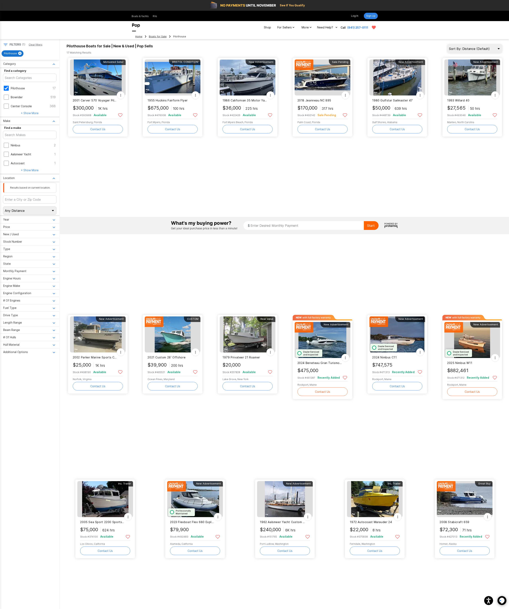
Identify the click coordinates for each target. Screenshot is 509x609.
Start (371, 226)
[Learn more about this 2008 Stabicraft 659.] (464, 499)
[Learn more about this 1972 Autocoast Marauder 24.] (375, 499)
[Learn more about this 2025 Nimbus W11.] (472, 340)
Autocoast (18, 163)
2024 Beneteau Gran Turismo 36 (320, 363)
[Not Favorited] (120, 114)
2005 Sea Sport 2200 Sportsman (102, 522)
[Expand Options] (121, 95)
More (305, 27)
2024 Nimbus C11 (384, 357)
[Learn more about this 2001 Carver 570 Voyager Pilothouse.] (98, 77)
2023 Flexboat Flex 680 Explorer (192, 522)
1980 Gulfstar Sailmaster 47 (392, 100)
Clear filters (35, 44)
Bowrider (17, 97)
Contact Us (97, 129)
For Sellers (284, 27)
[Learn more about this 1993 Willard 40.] (472, 77)
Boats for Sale (158, 36)
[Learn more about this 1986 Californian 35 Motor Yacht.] (247, 77)
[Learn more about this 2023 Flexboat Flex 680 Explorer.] (195, 499)
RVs (155, 16)
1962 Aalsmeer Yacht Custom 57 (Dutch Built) (282, 522)
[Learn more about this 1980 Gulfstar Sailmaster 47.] (397, 77)
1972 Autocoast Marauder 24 (371, 522)
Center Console (21, 106)
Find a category (15, 70)
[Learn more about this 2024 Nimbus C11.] (397, 334)
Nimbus (15, 145)
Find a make (12, 127)
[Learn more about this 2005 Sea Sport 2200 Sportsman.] (105, 499)
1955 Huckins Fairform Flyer (168, 100)
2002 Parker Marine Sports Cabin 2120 (95, 357)
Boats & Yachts (140, 16)
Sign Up (370, 15)
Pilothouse (18, 88)
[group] (12, 53)
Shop (267, 27)
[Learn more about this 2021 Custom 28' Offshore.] (172, 334)
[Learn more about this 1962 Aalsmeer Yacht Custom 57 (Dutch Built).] (285, 499)
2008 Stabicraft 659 (454, 522)
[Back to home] (136, 27)
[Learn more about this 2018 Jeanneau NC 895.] (322, 77)
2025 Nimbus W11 (459, 363)
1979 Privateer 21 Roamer (241, 357)
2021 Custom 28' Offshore (167, 357)
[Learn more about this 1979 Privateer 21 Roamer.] (247, 334)
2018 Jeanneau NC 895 (314, 100)
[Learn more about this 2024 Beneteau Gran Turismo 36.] (322, 340)
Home (138, 36)
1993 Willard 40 (458, 100)
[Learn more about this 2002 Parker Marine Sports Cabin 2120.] (98, 334)
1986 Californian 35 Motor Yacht (245, 100)
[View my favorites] (373, 27)
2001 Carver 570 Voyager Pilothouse (95, 100)
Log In (354, 15)
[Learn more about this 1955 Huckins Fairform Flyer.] (172, 77)
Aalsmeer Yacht (21, 154)
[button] (488, 600)
